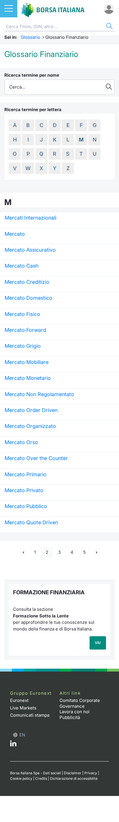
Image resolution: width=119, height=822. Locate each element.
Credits (41, 778)
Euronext (19, 700)
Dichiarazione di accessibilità (74, 778)
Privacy (90, 773)
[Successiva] (96, 552)
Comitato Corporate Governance (80, 703)
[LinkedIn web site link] (13, 745)
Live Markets (23, 708)
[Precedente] (23, 552)
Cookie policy (21, 778)
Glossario (30, 37)
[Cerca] (109, 26)
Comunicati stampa (29, 715)
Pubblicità (70, 717)
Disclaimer (72, 773)
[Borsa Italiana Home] (53, 8)
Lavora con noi (75, 711)
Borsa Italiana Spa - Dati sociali (35, 773)
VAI (98, 642)
